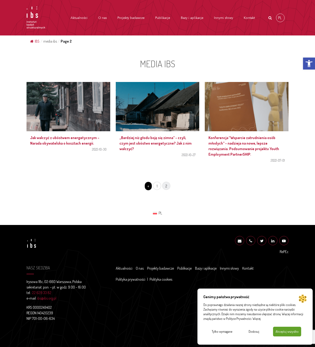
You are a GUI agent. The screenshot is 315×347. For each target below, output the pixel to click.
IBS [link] (37, 41)
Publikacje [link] (162, 18)
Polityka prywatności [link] (130, 279)
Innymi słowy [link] (223, 18)
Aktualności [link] (79, 18)
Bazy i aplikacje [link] (192, 18)
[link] (309, 64)
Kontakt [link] (249, 18)
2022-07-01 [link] (278, 160)
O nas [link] (102, 18)
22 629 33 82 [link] (41, 292)
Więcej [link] (257, 319)
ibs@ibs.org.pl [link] (46, 298)
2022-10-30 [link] (99, 149)
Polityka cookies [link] (161, 279)
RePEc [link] (284, 251)
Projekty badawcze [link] (131, 18)
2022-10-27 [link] (189, 155)
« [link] (148, 186)
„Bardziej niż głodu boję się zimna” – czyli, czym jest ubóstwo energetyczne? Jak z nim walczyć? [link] (155, 143)
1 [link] (157, 186)
